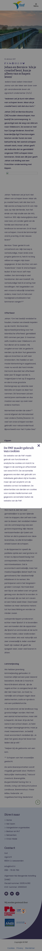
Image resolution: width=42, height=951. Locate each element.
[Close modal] (38, 446)
